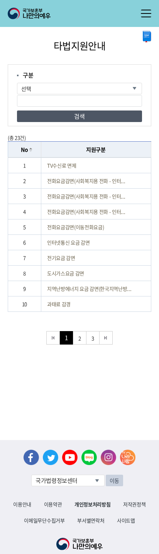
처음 (53, 338)
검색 (79, 116)
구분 (28, 75)
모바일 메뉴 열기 (146, 13)
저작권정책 (134, 504)
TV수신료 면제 (61, 165)
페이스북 (31, 457)
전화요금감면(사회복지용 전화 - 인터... (86, 180)
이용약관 (53, 504)
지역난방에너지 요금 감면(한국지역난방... (89, 288)
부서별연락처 (90, 520)
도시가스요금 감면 (65, 273)
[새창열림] (147, 37)
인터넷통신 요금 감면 (68, 242)
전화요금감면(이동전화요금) (75, 227)
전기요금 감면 (61, 257)
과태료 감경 (59, 304)
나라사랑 (127, 457)
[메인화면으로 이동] (29, 12)
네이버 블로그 (89, 457)
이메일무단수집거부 (44, 520)
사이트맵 (126, 520)
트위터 (50, 457)
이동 (114, 480)
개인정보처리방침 (92, 504)
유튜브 (70, 457)
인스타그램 (108, 457)
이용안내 (22, 504)
